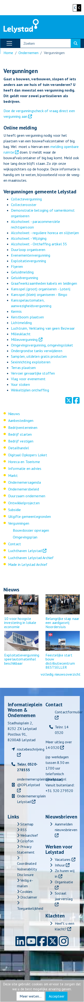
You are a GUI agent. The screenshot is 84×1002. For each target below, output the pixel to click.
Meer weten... (31, 996)
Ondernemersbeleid (23, 489)
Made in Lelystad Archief (27, 564)
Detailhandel (18, 448)
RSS (23, 829)
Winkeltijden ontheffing (30, 390)
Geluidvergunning (24, 277)
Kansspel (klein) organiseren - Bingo (39, 294)
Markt (13, 475)
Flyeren (17, 266)
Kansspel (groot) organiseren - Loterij (40, 289)
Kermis (16, 311)
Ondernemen (28, 52)
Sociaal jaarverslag (64, 896)
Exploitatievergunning (28, 260)
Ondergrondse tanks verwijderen (36, 350)
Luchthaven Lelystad (25, 550)
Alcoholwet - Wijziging (29, 238)
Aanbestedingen (20, 420)
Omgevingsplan (25, 537)
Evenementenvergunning (30, 255)
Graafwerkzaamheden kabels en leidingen (44, 283)
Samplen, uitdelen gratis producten (39, 356)
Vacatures (62, 859)
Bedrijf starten (20, 434)
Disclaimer (28, 897)
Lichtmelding (21, 322)
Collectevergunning (26, 199)
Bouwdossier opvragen (31, 530)
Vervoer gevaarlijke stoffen (33, 373)
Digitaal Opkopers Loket (27, 455)
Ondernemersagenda (24, 482)
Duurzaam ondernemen (26, 496)
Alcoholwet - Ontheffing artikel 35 (39, 244)
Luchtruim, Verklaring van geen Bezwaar (43, 328)
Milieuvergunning (24, 339)
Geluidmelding (22, 272)
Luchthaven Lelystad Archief (31, 557)
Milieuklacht (21, 334)
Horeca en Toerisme (24, 461)
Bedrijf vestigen (21, 441)
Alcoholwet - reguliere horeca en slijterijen (45, 232)
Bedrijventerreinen (22, 427)
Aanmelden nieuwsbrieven (66, 827)
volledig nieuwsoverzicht (60, 674)
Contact (14, 544)
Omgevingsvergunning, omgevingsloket (42, 345)
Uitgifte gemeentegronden (29, 516)
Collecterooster (23, 204)
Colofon (26, 841)
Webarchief (28, 835)
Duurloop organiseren (28, 249)
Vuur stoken (20, 384)
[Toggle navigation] (9, 43)
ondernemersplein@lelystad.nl (41, 779)
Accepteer (56, 996)
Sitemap (26, 824)
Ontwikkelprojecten (24, 503)
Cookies (25, 891)
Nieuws (14, 413)
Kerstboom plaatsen (27, 317)
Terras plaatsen (23, 367)
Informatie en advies (24, 468)
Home (8, 52)
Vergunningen (18, 523)
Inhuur (60, 865)
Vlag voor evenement (28, 378)
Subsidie (14, 509)
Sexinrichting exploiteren (30, 362)
